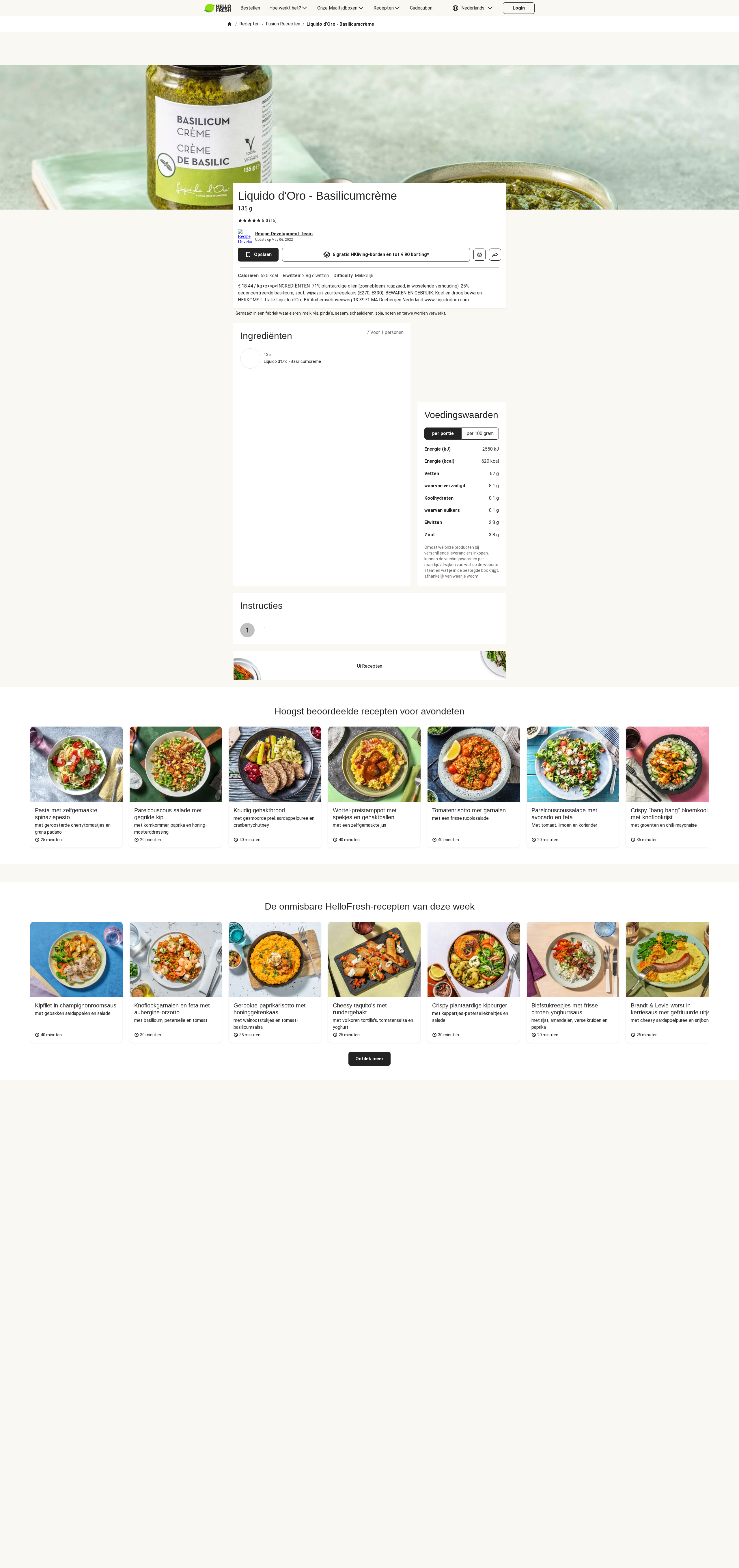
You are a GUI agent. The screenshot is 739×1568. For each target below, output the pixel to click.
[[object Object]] (479, 255)
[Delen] (495, 255)
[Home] (229, 24)
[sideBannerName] (461, 359)
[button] (474, 8)
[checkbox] (240, 220)
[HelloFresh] (217, 8)
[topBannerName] (369, 49)
